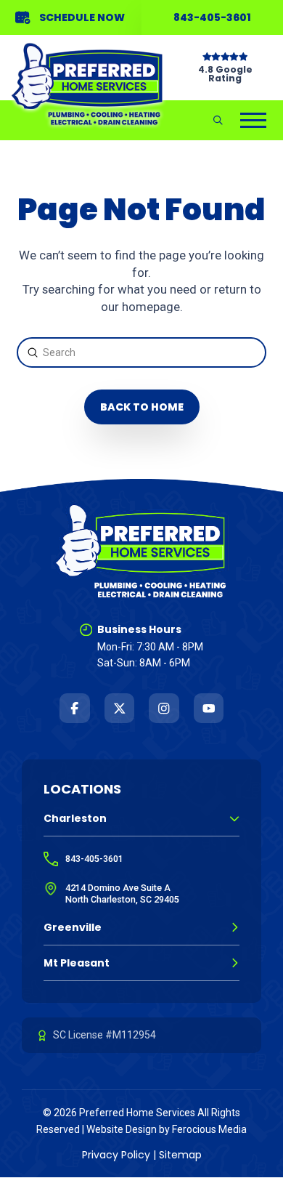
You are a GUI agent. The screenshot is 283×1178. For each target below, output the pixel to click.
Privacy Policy (116, 1154)
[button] (218, 120)
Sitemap (180, 1154)
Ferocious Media (209, 1129)
